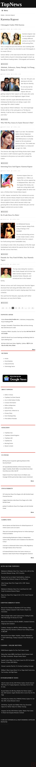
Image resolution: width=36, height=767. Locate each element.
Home (2, 15)
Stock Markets (9, 361)
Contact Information (10, 402)
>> (32, 308)
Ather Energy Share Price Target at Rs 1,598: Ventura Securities (15, 584)
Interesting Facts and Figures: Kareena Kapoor (16, 167)
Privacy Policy (8, 413)
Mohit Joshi (6, 29)
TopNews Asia (8, 433)
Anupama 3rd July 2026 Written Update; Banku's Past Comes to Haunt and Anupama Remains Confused (17, 711)
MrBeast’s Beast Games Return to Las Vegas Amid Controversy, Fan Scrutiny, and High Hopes (18, 671)
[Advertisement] (18, 744)
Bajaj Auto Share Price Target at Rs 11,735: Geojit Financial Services (17, 596)
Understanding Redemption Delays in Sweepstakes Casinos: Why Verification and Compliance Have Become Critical (18, 539)
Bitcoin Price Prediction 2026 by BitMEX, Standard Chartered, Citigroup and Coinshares (18, 622)
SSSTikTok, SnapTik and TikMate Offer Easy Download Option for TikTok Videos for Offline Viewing (16, 706)
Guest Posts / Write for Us (12, 410)
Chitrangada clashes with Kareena (12, 25)
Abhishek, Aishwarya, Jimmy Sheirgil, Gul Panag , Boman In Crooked (18, 68)
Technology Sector (10, 366)
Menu (6, 10)
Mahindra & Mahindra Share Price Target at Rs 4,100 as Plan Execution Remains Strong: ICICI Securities (17, 572)
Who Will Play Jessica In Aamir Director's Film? (17, 123)
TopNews (11, 4)
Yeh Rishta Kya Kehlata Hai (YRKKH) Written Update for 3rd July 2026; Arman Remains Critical (17, 700)
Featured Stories (9, 364)
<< (3, 308)
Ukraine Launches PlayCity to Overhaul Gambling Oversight (17, 666)
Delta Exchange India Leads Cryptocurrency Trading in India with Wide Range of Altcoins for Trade (17, 616)
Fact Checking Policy (10, 416)
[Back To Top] (33, 764)
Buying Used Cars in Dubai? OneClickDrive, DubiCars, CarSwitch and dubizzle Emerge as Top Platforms (15, 578)
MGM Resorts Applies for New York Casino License (15, 650)
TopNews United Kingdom (12, 435)
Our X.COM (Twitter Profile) (12, 400)
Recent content (9, 446)
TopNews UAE (8, 438)
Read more (5, 64)
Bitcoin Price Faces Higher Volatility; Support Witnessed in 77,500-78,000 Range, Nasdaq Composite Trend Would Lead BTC (17, 637)
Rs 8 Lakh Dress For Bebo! (10, 215)
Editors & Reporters (10, 405)
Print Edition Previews (11, 418)
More (33, 349)
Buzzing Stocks (9, 443)
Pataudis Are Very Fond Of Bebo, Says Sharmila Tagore (17, 259)
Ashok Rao (5, 219)
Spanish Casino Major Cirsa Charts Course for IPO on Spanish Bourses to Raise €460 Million (17, 661)
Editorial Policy (9, 408)
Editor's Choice (9, 395)
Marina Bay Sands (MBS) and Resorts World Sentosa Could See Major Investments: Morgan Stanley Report (17, 655)
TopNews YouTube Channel (12, 397)
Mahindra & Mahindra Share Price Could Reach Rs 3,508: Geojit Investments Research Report (16, 590)
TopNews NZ (8, 440)
